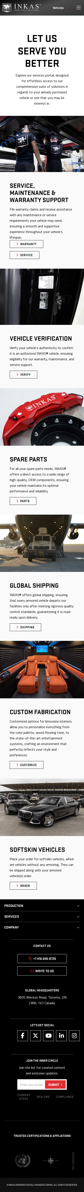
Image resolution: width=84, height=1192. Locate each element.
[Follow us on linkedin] (61, 1035)
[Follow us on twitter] (35, 1035)
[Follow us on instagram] (74, 1035)
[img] (21, 7)
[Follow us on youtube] (48, 1035)
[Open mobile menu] (78, 7)
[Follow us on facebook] (22, 1035)
